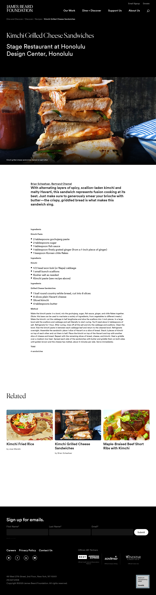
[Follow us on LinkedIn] (26, 558)
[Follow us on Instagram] (9, 558)
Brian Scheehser (40, 183)
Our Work (69, 10)
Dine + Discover (91, 10)
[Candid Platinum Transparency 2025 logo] (143, 588)
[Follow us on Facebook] (17, 558)
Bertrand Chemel (61, 183)
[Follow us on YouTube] (35, 558)
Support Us (115, 10)
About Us (134, 10)
